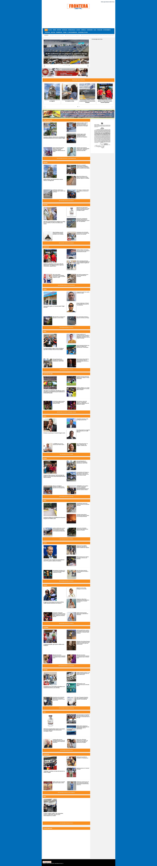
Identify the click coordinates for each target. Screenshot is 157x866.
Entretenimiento (107, 29)
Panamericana (59, 32)
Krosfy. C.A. (61, 863)
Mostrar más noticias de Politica (66, 369)
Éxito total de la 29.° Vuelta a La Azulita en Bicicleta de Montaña (83, 557)
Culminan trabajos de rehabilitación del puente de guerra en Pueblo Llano (54, 518)
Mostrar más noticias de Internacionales (66, 285)
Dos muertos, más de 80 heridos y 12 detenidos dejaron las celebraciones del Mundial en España (83, 403)
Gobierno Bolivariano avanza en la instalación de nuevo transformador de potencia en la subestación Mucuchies (59, 530)
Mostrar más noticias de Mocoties (66, 496)
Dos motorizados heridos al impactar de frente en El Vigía (83, 317)
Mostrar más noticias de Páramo (66, 539)
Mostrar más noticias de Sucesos (66, 327)
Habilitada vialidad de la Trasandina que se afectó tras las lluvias (59, 190)
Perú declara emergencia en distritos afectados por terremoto (82, 275)
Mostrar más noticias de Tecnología (66, 708)
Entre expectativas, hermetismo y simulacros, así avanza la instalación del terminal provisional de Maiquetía (87, 101)
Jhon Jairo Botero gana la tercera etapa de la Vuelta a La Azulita (82, 571)
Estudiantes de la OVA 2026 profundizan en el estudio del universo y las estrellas (83, 233)
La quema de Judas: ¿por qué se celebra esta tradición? (54, 645)
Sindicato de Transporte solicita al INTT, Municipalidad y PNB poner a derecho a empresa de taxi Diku (83, 149)
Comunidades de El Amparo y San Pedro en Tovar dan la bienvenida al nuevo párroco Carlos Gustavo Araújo (83, 474)
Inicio (46, 29)
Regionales (47, 32)
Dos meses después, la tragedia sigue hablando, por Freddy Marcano (83, 430)
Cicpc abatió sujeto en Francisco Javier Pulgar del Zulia (54, 306)
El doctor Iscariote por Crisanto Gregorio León (54, 433)
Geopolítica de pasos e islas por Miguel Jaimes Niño (62, 35)
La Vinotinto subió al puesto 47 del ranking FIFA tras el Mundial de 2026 (59, 402)
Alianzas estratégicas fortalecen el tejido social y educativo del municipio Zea (59, 486)
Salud (95, 29)
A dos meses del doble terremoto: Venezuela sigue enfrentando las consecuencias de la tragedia (66, 56)
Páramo (65, 32)
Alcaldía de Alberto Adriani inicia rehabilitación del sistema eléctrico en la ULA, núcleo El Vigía (54, 137)
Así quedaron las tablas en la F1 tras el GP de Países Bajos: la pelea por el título (59, 571)
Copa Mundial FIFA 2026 (83, 32)
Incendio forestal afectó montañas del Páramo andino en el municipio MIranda (83, 515)
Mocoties (53, 32)
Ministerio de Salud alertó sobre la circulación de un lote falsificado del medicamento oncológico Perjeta (87, 35)
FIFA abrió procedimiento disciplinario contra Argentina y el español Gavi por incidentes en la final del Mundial (54, 392)
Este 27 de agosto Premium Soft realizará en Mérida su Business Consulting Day (82, 698)
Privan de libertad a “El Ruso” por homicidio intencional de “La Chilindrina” (83, 304)
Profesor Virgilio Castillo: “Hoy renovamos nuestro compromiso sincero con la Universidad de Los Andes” (53, 814)
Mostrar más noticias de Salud (66, 750)
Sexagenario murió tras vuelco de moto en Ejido (83, 292)
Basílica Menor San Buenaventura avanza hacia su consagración (53, 180)
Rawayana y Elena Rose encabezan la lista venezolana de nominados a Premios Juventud (83, 600)
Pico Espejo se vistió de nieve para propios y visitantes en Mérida (83, 190)
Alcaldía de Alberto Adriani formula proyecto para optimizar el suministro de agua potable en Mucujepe (82, 124)
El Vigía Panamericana (72, 32)
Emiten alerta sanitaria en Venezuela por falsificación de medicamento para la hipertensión (83, 727)
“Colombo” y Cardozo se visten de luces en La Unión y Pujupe (54, 771)
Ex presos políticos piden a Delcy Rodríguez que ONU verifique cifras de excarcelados (54, 349)
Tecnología (99, 29)
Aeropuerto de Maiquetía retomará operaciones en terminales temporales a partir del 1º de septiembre (83, 220)
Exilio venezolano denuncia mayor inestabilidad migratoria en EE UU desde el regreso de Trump (83, 262)
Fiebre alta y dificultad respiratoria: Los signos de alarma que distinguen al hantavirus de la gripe (82, 741)
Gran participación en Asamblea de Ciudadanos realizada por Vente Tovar (58, 360)
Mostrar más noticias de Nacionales (66, 243)
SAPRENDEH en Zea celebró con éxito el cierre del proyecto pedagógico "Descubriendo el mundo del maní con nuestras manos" (83, 487)
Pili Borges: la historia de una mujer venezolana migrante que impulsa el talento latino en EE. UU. (83, 783)
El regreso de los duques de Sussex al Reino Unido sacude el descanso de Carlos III (54, 602)
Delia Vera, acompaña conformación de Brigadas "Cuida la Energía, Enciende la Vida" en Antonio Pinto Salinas (83, 167)
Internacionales (71, 29)
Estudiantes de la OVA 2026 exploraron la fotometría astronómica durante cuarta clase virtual (59, 699)
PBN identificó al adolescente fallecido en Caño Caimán (59, 317)
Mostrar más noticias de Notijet (66, 823)
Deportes (59, 29)
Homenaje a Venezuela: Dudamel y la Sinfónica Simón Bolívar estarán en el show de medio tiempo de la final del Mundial (59, 614)
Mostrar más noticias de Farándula (66, 623)
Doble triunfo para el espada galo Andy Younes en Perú (59, 782)
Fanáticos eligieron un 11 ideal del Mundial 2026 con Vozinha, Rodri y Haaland (83, 388)
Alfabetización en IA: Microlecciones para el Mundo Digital (83, 684)
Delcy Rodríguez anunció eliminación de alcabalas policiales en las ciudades (58, 233)
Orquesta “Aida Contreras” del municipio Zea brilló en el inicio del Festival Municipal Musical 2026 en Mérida (54, 476)
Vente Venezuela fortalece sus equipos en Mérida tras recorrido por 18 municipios (83, 346)
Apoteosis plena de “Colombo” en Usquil (83, 769)
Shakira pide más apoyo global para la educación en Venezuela (82, 613)
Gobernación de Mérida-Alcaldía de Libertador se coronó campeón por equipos (83, 546)
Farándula (83, 29)
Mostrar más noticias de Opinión (66, 454)
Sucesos (78, 29)
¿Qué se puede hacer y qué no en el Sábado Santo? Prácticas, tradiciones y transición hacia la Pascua (83, 632)
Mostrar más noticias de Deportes (66, 581)
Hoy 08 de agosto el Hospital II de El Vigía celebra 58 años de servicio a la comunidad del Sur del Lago (83, 716)
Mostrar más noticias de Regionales (66, 200)
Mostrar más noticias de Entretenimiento (66, 792)
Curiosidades (90, 29)
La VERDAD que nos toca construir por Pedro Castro (58, 444)
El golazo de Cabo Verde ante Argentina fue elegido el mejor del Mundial (83, 377)
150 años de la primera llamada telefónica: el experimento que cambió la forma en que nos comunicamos (83, 643)
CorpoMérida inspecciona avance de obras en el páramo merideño (83, 504)
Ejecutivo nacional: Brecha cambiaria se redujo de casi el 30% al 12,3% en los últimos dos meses (54, 222)
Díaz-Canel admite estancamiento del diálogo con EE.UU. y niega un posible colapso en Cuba (59, 276)
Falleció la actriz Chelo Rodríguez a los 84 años (82, 588)
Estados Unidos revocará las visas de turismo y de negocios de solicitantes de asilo (83, 250)
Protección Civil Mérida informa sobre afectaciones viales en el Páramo (82, 529)
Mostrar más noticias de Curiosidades (66, 665)
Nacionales (64, 29)
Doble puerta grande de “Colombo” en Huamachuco (82, 757)
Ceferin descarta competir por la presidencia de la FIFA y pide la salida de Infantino (54, 560)
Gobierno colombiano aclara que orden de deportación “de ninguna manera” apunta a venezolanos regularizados (105, 101)
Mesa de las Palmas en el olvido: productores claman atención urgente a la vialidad (83, 177)
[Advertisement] (78, 19)
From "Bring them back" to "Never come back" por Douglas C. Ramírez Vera (82, 444)
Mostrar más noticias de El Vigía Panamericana (66, 158)
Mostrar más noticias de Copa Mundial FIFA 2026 (66, 412)
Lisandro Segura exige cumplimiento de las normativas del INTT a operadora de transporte (82, 135)
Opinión (54, 29)
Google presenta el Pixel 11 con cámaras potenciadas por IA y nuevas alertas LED (83, 673)
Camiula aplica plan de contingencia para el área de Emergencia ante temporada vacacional (59, 741)
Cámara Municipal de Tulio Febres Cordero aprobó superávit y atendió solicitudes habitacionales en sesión (59, 149)
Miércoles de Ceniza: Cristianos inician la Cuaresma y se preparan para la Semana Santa (59, 656)
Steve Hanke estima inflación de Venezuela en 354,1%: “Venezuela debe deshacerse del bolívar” (83, 360)
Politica (50, 29)
